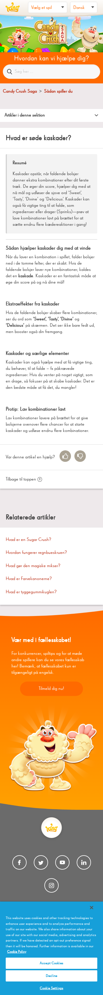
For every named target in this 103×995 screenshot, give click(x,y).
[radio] (65, 456)
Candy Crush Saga (20, 91)
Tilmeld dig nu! (51, 688)
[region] (51, 948)
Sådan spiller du (58, 91)
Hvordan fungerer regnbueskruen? (36, 552)
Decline (51, 976)
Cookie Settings (51, 988)
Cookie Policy (16, 952)
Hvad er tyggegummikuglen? (31, 592)
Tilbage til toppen (21, 479)
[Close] (91, 907)
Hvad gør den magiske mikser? (33, 566)
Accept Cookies (51, 963)
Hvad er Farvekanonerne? (29, 579)
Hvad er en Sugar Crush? (28, 539)
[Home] (12, 7)
